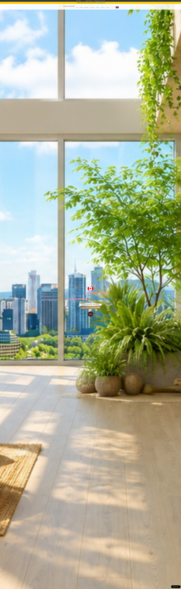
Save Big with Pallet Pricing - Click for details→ (90, 304)
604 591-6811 (89, 0)
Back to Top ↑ (176, 586)
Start (90, 314)
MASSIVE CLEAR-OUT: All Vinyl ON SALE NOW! (90, 307)
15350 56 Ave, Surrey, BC (100, 0)
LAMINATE (95, 301)
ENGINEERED (85, 301)
